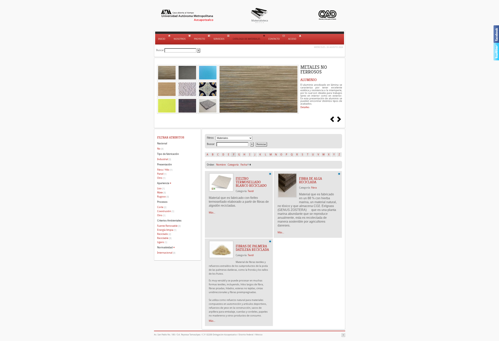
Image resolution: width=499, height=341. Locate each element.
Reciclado (164, 234)
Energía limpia (166, 229)
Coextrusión (165, 211)
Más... (212, 212)
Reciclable (164, 238)
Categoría (233, 164)
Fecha (244, 164)
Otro (161, 177)
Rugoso (163, 196)
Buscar (160, 50)
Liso (161, 188)
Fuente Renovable (168, 225)
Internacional (166, 252)
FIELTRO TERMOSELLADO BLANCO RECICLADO (251, 182)
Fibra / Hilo (164, 169)
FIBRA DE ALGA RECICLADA (310, 180)
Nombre (221, 164)
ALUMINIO (308, 80)
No (160, 148)
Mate (161, 192)
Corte (161, 207)
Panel (161, 173)
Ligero (162, 242)
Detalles (304, 107)
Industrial (164, 159)
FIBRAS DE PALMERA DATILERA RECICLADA (252, 248)
